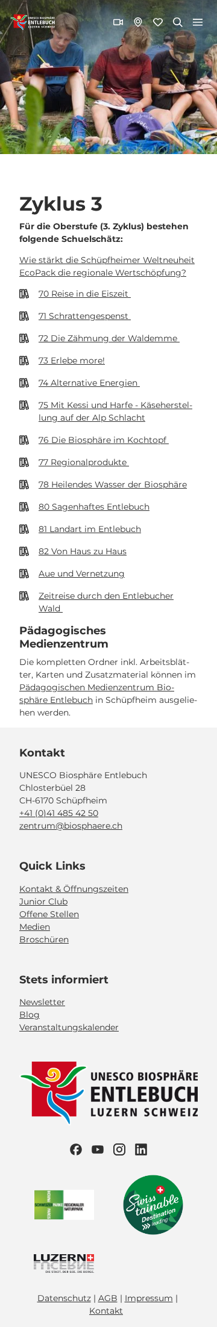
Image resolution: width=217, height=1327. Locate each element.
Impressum (149, 1298)
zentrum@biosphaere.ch (70, 825)
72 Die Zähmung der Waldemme (109, 338)
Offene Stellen (49, 914)
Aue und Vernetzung (82, 573)
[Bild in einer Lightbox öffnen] (108, 1093)
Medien (34, 926)
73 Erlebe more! (72, 360)
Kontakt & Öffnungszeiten (73, 888)
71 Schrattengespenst (85, 316)
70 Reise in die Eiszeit (85, 293)
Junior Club (43, 901)
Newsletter (42, 1002)
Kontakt (106, 1310)
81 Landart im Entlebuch (90, 529)
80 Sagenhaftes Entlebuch (94, 506)
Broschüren (44, 939)
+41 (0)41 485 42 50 (58, 813)
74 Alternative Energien (89, 382)
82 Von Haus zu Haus (83, 551)
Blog (29, 1014)
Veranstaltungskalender (69, 1027)
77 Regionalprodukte (84, 462)
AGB (108, 1298)
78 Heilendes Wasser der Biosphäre (113, 484)
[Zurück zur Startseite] (32, 22)
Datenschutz (64, 1298)
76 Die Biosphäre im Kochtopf (104, 440)
